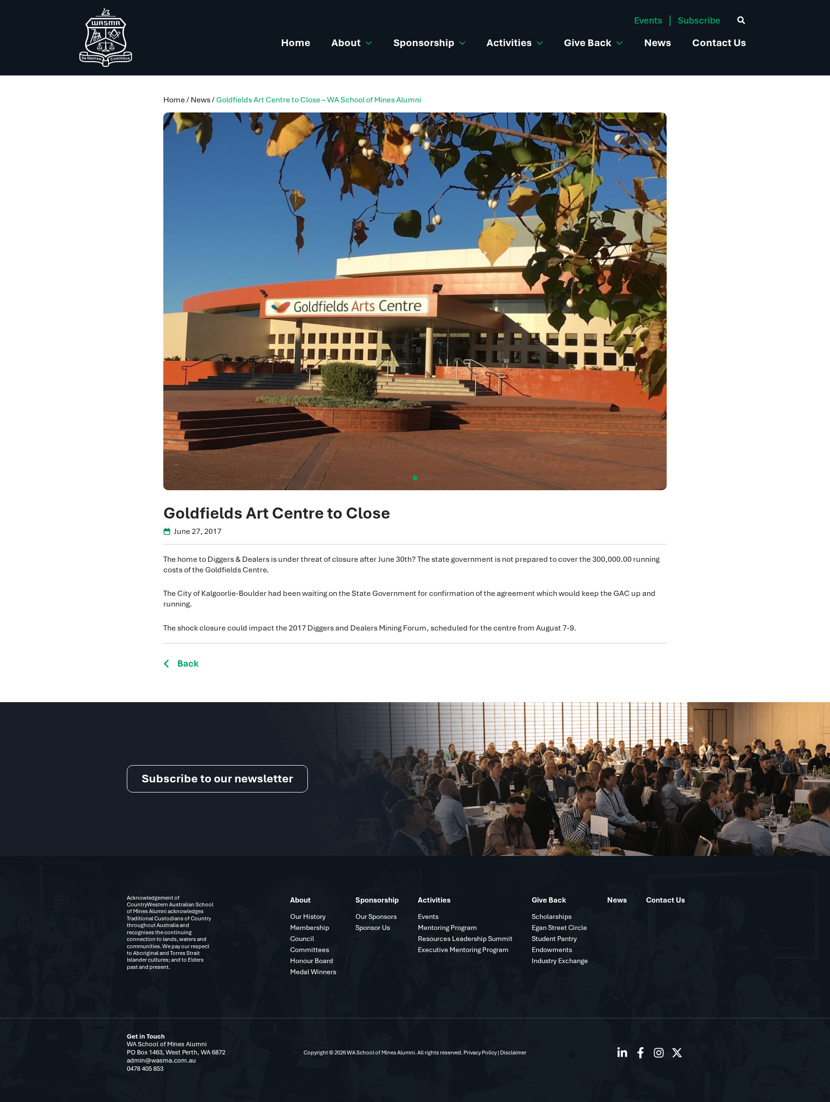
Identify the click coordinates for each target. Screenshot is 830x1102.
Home (174, 100)
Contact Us (665, 900)
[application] (366, 42)
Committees (309, 949)
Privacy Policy (480, 1052)
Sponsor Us (372, 927)
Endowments (552, 949)
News (200, 100)
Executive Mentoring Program (463, 949)
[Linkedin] (622, 1052)
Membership (309, 927)
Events (648, 20)
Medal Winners (313, 971)
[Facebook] (640, 1052)
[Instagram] (658, 1052)
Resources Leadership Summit (465, 938)
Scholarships (552, 916)
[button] (217, 778)
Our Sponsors (376, 916)
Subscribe (699, 20)
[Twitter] (677, 1052)
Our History (308, 916)
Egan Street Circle (559, 927)
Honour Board (311, 960)
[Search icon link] (741, 21)
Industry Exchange (560, 960)
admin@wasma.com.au (161, 1060)
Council (302, 938)
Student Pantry (554, 938)
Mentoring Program (447, 927)
